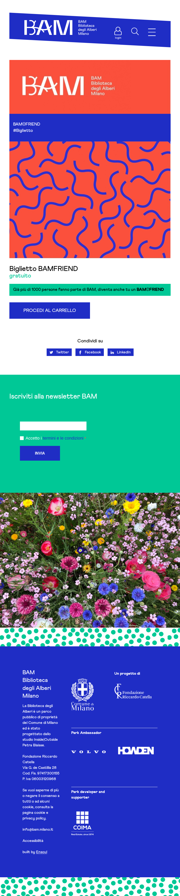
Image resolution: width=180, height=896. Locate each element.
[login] (118, 31)
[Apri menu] (152, 32)
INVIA (40, 453)
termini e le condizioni (63, 438)
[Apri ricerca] (135, 31)
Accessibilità (32, 841)
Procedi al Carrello (49, 310)
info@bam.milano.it (37, 829)
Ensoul (41, 852)
